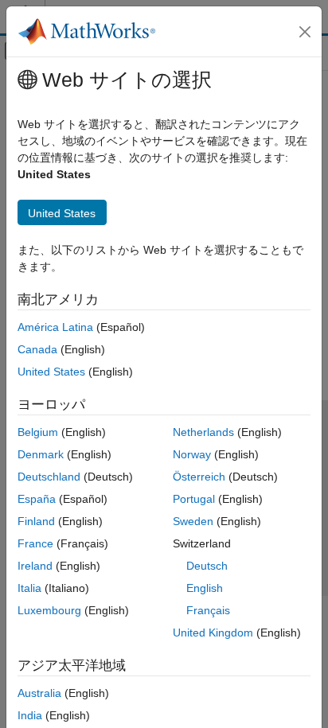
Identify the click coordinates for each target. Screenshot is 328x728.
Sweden (193, 521)
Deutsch (207, 565)
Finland (36, 521)
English (204, 588)
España (37, 498)
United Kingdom (213, 632)
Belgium (38, 432)
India (30, 715)
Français (208, 610)
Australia (39, 693)
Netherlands (203, 432)
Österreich (199, 476)
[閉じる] (305, 32)
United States (51, 371)
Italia (29, 588)
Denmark (41, 454)
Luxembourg (49, 610)
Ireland (35, 565)
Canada (37, 349)
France (35, 543)
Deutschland (49, 476)
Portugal (194, 498)
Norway (192, 454)
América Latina (55, 327)
